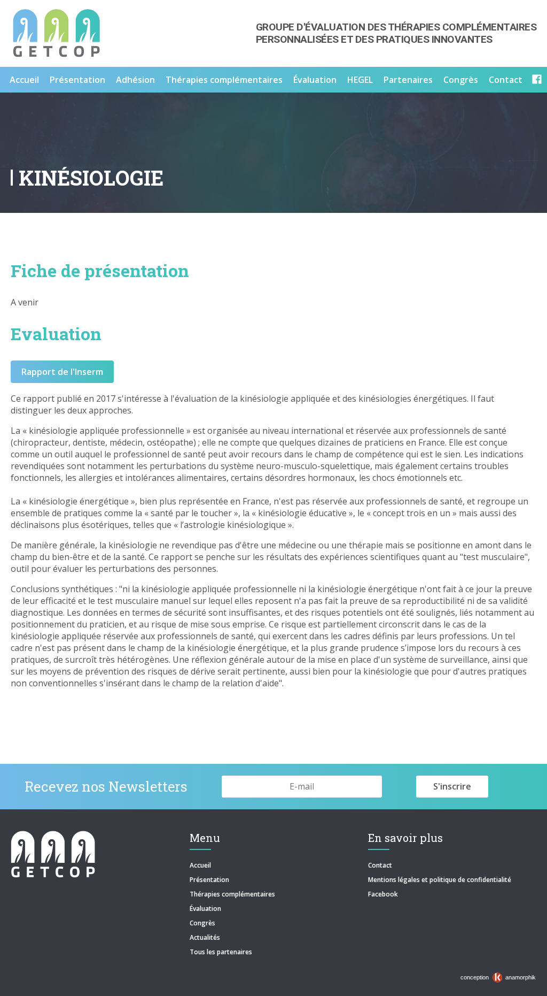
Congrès (460, 80)
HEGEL (360, 80)
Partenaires (408, 80)
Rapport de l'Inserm (62, 372)
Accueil (24, 80)
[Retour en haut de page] (527, 985)
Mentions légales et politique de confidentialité (439, 879)
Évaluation (315, 80)
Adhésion (135, 80)
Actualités (205, 937)
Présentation (77, 80)
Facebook (383, 894)
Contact (505, 80)
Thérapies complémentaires (224, 80)
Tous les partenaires (221, 951)
